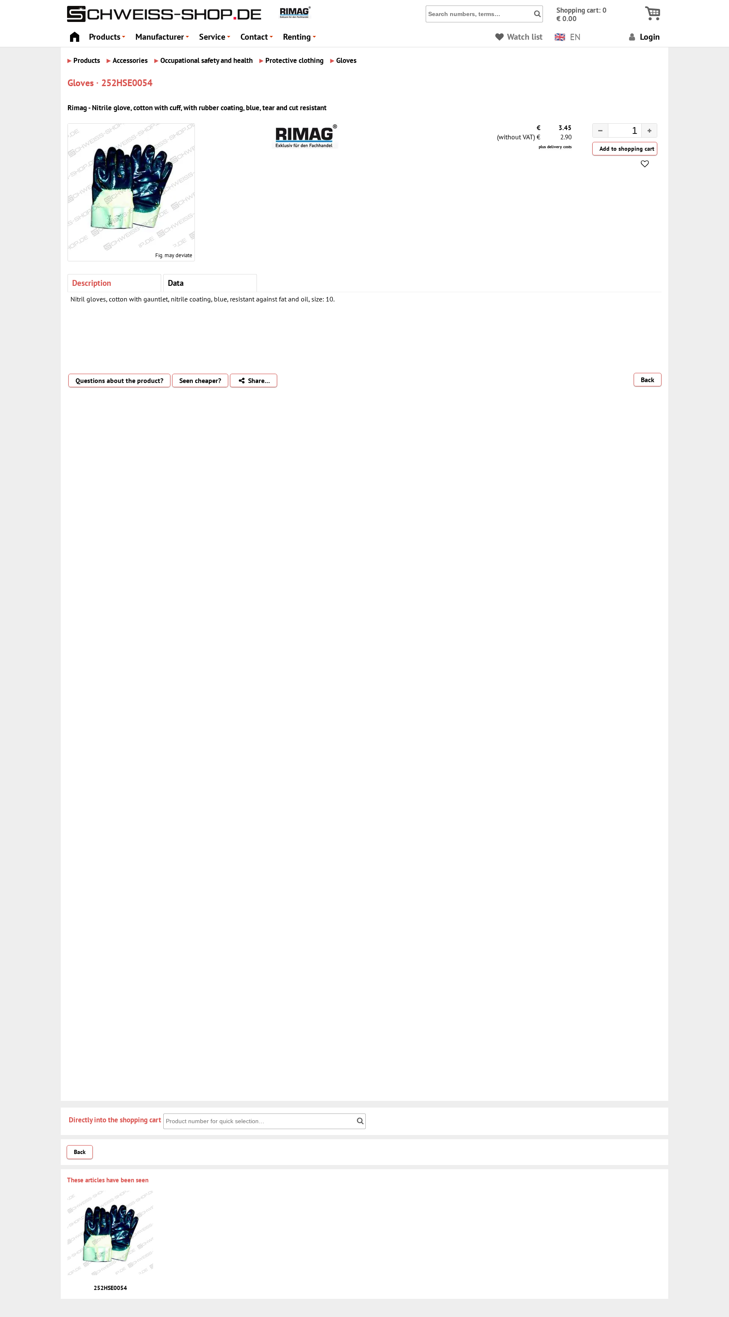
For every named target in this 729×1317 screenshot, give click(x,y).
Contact (257, 39)
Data (176, 282)
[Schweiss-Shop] (162, 20)
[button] (649, 130)
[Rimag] (295, 16)
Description (91, 282)
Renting (301, 39)
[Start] (74, 34)
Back (647, 379)
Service (216, 39)
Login (649, 36)
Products (108, 39)
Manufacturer (163, 39)
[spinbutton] (618, 132)
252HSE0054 (110, 1288)
